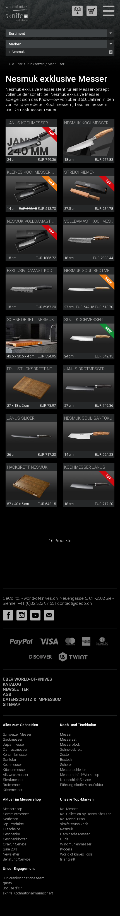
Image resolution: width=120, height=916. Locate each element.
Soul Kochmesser (83, 319)
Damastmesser (15, 749)
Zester (65, 754)
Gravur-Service (14, 844)
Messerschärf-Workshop (79, 775)
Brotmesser (12, 785)
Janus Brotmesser (84, 368)
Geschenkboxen (15, 839)
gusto (7, 883)
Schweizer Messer (17, 734)
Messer (66, 734)
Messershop (12, 809)
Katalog (12, 684)
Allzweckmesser (15, 775)
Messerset (68, 739)
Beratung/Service (16, 859)
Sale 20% (10, 849)
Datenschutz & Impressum (32, 699)
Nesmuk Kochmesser (86, 122)
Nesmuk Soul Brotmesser (92, 270)
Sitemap (11, 704)
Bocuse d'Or (12, 888)
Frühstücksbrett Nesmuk (35, 368)
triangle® (67, 859)
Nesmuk (18, 52)
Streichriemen (79, 172)
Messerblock (70, 744)
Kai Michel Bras (72, 819)
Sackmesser (13, 739)
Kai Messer (69, 809)
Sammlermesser (16, 814)
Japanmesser (14, 744)
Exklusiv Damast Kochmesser (39, 270)
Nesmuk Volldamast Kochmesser (43, 221)
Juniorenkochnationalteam (23, 878)
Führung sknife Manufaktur (82, 785)
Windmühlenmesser (76, 844)
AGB (7, 694)
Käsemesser (13, 790)
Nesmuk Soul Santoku (88, 418)
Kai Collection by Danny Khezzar (85, 814)
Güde (64, 839)
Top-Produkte (13, 824)
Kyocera (66, 849)
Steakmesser (13, 780)
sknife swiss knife (74, 824)
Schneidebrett (71, 749)
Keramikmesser (15, 754)
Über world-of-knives (27, 679)
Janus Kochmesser (27, 122)
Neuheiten (10, 819)
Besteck (66, 759)
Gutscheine (11, 829)
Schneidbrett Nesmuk (30, 319)
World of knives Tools (76, 854)
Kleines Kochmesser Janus (36, 172)
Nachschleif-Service (75, 780)
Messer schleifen (73, 770)
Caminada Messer (75, 834)
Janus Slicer (21, 418)
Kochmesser (12, 764)
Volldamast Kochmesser (91, 221)
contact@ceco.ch (74, 603)
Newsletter (16, 689)
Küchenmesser (14, 770)
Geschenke (11, 834)
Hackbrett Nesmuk (27, 467)
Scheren (66, 764)
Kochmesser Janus (84, 467)
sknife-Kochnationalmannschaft (28, 893)
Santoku (9, 759)
